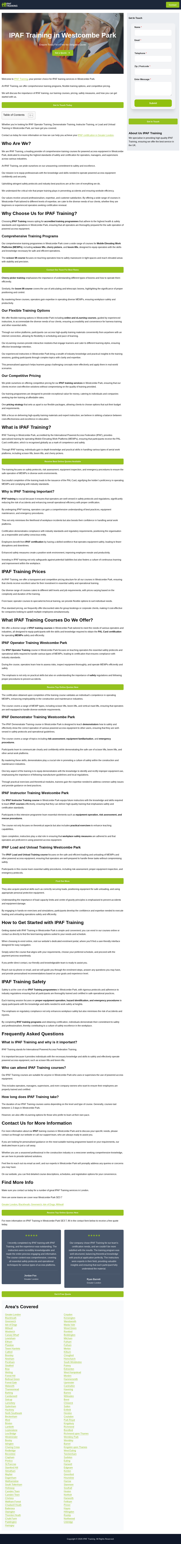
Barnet (67, 1444)
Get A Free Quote (62, 1294)
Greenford (69, 1474)
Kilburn (67, 1352)
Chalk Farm (11, 1518)
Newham (9, 1359)
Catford (8, 1352)
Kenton (67, 1471)
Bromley (9, 1355)
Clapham (9, 1457)
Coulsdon (69, 1416)
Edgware (68, 1467)
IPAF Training (21, 79)
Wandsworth (70, 1321)
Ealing (67, 1461)
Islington (9, 1444)
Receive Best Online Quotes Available (63, 461)
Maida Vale (69, 1325)
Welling (9, 1372)
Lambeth (9, 1427)
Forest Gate (11, 1382)
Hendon (68, 1413)
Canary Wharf (12, 1335)
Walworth (9, 1386)
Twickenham (70, 1454)
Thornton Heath (13, 1515)
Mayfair (8, 1474)
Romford (68, 1331)
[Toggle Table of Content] (29, 115)
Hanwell (68, 1464)
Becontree (10, 1454)
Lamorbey (10, 1403)
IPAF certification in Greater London (96, 135)
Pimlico (9, 1461)
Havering (68, 1389)
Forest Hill (10, 1376)
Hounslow (69, 1478)
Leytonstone (11, 1430)
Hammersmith (71, 1379)
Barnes (67, 1393)
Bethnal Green (12, 1379)
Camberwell (11, 1396)
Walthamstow (12, 1481)
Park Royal (69, 1420)
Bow (7, 1369)
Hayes (67, 1508)
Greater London (9, 1204)
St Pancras (10, 1464)
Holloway (10, 1488)
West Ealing (70, 1450)
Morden (67, 1376)
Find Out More (63, 881)
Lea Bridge (10, 1433)
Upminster (69, 1382)
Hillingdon (69, 1512)
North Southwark (13, 1413)
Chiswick (68, 1403)
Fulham (67, 1342)
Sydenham (10, 1406)
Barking (9, 1393)
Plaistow (9, 1345)
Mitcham (68, 1338)
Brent (66, 1399)
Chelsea (9, 1498)
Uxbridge (68, 1522)
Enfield (67, 1410)
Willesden (69, 1396)
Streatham (10, 1471)
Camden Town (12, 1491)
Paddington (11, 1522)
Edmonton (69, 1369)
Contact (172, 5)
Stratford (9, 1365)
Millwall (60, 1204)
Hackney (9, 1410)
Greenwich (36, 1204)
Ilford (7, 1420)
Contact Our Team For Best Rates (63, 270)
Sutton (67, 1406)
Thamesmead (12, 1389)
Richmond (69, 1427)
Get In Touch (153, 121)
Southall (68, 1488)
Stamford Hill (11, 1467)
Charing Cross (12, 1447)
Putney (67, 1365)
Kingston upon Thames (75, 1447)
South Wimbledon (73, 1362)
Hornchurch (70, 1359)
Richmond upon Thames (76, 1433)
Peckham (10, 1362)
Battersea (10, 1508)
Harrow (67, 1481)
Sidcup (8, 1399)
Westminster (11, 1437)
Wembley (68, 1440)
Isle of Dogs (49, 1204)
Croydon (68, 1314)
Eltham (8, 1342)
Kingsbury (69, 1423)
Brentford (68, 1430)
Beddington (69, 1335)
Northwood (69, 1518)
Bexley (8, 1440)
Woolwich (10, 1331)
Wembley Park (71, 1437)
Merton (67, 1348)
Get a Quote (61, 53)
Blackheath (24, 1204)
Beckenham (11, 1416)
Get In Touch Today (62, 105)
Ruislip (67, 1515)
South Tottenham (13, 1484)
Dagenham (10, 1478)
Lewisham (10, 1338)
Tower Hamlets (12, 1348)
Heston (67, 1491)
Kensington (69, 1318)
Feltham (68, 1501)
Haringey (9, 1525)
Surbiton (68, 1457)
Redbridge (10, 1450)
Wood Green (70, 1328)
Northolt (68, 1495)
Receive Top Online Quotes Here (62, 687)
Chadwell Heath (13, 1505)
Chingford (69, 1355)
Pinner (67, 1505)
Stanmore (69, 1484)
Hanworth (69, 1498)
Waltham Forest (13, 1501)
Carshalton (69, 1386)
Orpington (10, 1512)
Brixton (8, 1423)
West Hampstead (72, 1372)
